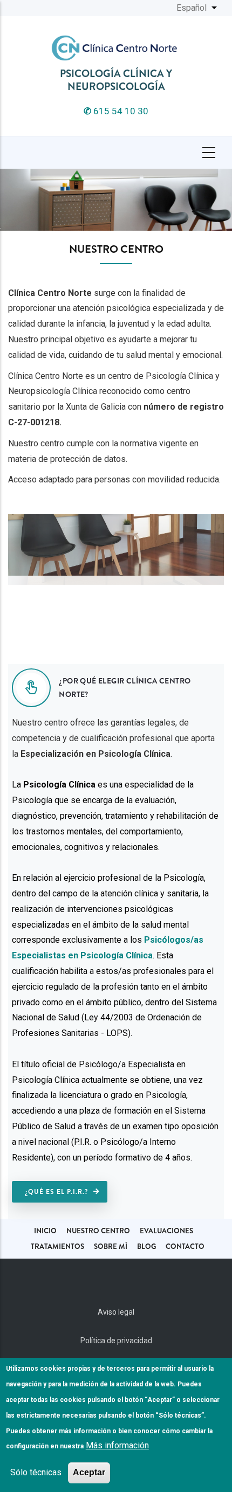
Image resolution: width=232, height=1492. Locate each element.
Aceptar (89, 1472)
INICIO (45, 1231)
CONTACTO (185, 1246)
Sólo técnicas (36, 1472)
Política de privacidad (116, 1340)
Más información (117, 1445)
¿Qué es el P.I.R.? (56, 1192)
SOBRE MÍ (110, 1246)
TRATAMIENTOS (57, 1246)
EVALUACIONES (166, 1231)
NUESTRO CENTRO (98, 1231)
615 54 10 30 (116, 111)
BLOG (146, 1246)
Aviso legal (116, 1312)
